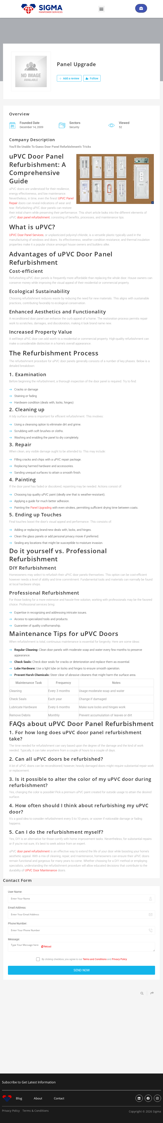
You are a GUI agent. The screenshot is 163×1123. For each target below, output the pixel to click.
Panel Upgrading (40, 507)
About (38, 1098)
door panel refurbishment (33, 217)
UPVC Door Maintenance (41, 870)
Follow (93, 78)
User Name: (15, 891)
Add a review (70, 78)
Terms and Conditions (95, 959)
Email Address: (17, 907)
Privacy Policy (119, 959)
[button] (101, 9)
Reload (47, 946)
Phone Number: (17, 923)
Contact (59, 1098)
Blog (19, 1098)
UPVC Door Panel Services (26, 235)
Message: (14, 939)
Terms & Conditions (35, 1110)
